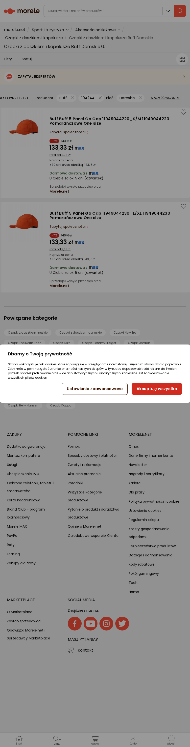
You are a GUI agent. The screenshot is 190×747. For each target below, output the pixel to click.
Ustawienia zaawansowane (95, 389)
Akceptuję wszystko (157, 389)
